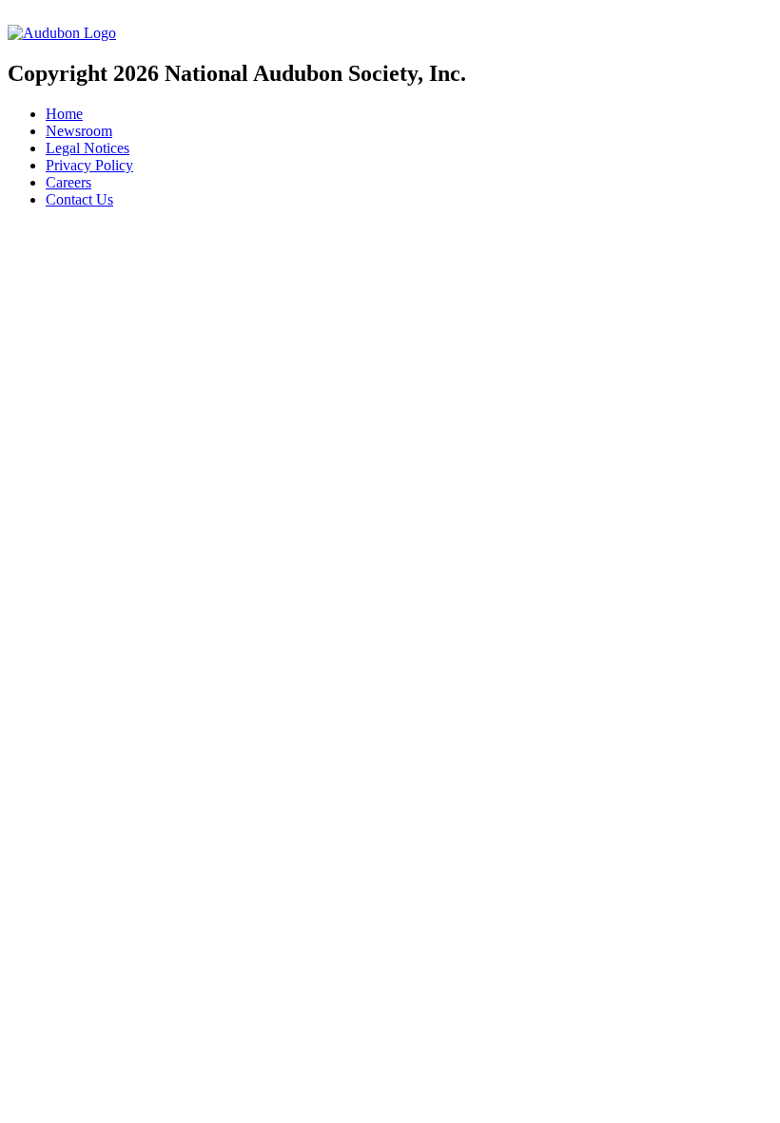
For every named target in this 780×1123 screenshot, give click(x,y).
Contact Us (79, 199)
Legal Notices (87, 148)
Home (64, 114)
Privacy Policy (89, 165)
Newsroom (79, 131)
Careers (68, 182)
